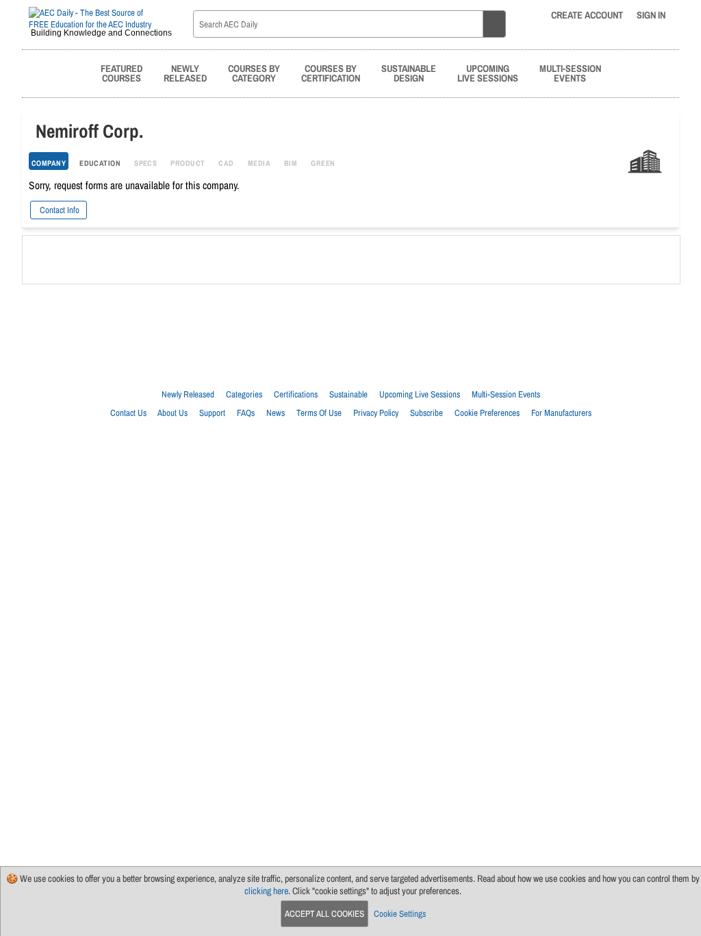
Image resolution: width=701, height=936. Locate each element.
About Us (172, 413)
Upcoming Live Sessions (419, 394)
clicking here (266, 891)
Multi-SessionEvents (570, 73)
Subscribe (426, 413)
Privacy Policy (375, 413)
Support (212, 413)
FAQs (246, 413)
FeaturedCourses (121, 73)
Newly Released (188, 394)
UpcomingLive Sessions (487, 73)
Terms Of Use (319, 413)
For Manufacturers (561, 413)
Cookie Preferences (487, 413)
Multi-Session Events (506, 394)
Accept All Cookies (324, 914)
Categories (244, 394)
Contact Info (58, 210)
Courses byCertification (330, 73)
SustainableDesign (408, 73)
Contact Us (128, 413)
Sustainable (348, 394)
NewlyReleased (185, 73)
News (275, 413)
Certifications (296, 394)
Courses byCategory (254, 73)
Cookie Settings (400, 914)
